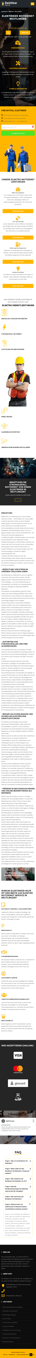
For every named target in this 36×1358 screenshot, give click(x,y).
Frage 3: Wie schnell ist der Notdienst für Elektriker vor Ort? (16, 1180)
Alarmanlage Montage (10, 432)
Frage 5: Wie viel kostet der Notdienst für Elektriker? (14, 1198)
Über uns (25, 33)
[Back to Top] (31, 1354)
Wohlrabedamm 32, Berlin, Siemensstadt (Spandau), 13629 (18, 1286)
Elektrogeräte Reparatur (10, 1311)
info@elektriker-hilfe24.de (14, 1296)
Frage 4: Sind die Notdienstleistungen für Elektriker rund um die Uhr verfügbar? (16, 1189)
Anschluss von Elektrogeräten (14, 319)
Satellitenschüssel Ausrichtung (12, 1330)
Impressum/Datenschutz (23, 1354)
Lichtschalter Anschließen (12, 349)
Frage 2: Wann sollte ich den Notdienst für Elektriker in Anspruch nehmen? (17, 1171)
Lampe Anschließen (8, 1326)
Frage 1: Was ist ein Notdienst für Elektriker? (16, 1162)
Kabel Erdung (6, 417)
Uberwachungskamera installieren (15, 447)
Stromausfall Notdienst (11, 334)
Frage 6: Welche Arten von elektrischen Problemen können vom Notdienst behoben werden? (16, 1206)
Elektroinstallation (8, 1341)
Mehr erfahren (18, 211)
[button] (16, 1142)
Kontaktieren (12, 1354)
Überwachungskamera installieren (13, 1307)
